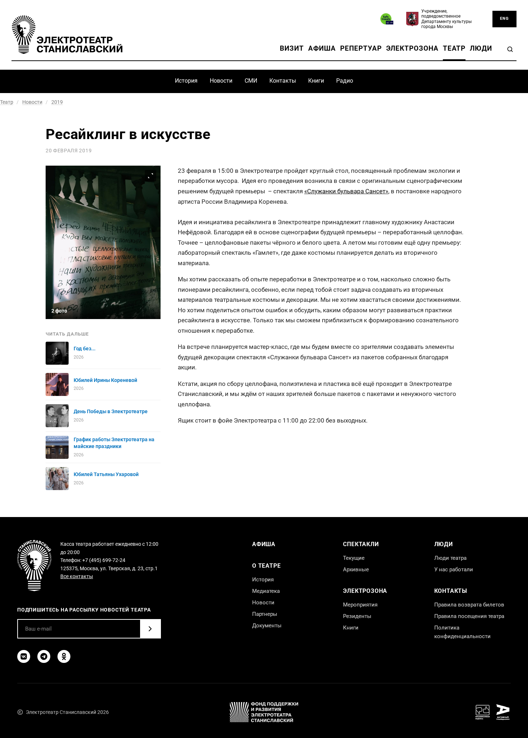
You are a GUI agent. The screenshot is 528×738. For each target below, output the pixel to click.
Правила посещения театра (469, 616)
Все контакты (76, 576)
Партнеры (264, 614)
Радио (344, 80)
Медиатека (266, 591)
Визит (292, 48)
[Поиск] (510, 49)
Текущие (354, 558)
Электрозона (412, 48)
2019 (57, 102)
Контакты (282, 80)
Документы (267, 625)
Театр (454, 48)
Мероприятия (360, 604)
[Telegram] (43, 656)
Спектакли (361, 544)
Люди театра (450, 558)
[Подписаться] (150, 629)
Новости (221, 80)
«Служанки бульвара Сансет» (346, 191)
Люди (481, 48)
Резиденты (357, 616)
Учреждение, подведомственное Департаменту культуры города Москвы (446, 19)
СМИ (251, 80)
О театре (266, 565)
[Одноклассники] (63, 656)
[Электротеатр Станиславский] (67, 34)
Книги (316, 80)
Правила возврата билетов (469, 604)
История (186, 80)
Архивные (356, 569)
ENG (504, 18)
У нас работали (453, 569)
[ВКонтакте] (23, 656)
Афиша (322, 48)
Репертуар (360, 48)
